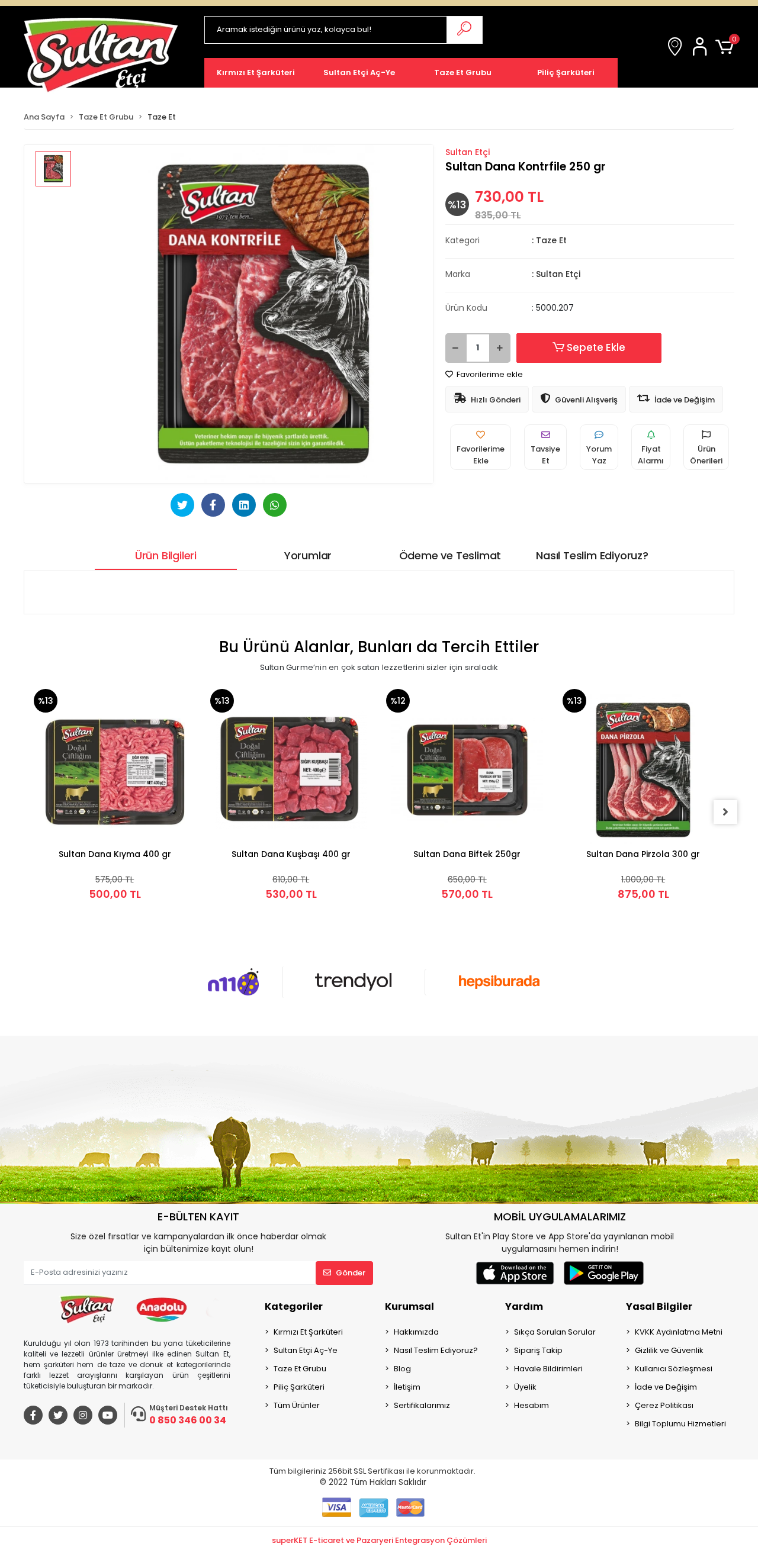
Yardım (524, 1306)
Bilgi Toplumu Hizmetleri (680, 1423)
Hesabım (531, 1405)
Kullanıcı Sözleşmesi (673, 1368)
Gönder (350, 1272)
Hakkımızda (416, 1332)
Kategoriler (294, 1306)
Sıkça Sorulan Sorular (555, 1332)
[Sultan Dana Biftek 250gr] (467, 770)
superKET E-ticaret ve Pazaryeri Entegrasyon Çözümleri (379, 1540)
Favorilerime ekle (489, 374)
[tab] (166, 555)
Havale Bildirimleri (548, 1368)
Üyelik (525, 1387)
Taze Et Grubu (300, 1368)
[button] (701, 47)
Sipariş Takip (538, 1350)
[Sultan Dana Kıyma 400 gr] (115, 770)
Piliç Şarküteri (299, 1387)
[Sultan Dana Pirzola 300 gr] (644, 770)
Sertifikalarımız (422, 1405)
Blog (402, 1368)
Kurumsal (409, 1306)
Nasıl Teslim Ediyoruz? (436, 1350)
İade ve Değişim (666, 1387)
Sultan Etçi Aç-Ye (306, 1350)
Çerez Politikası (664, 1405)
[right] (725, 812)
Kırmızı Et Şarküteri (308, 1332)
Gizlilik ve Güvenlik (669, 1350)
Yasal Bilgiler (659, 1306)
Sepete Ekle (596, 347)
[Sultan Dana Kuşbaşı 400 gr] (291, 770)
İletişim (407, 1387)
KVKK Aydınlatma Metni (678, 1332)
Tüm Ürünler (297, 1405)
